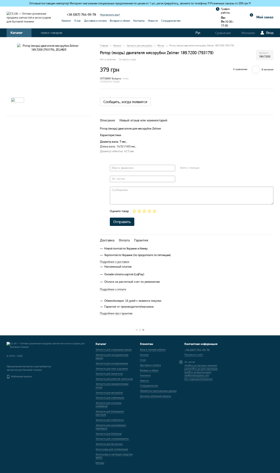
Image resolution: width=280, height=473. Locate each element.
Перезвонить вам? (110, 14)
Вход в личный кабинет (153, 349)
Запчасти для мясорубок (109, 392)
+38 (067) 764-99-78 (81, 14)
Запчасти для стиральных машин (114, 349)
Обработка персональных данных (158, 390)
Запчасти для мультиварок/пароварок (111, 427)
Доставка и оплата (95, 20)
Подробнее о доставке (114, 261)
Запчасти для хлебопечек (110, 419)
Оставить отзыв (127, 59)
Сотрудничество (171, 20)
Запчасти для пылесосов (109, 373)
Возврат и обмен (120, 20)
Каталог (66, 20)
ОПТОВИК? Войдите (110, 78)
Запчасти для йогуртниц (109, 443)
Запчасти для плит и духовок (112, 368)
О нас (77, 20)
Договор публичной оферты (155, 396)
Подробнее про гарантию (116, 313)
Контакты (139, 20)
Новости (153, 20)
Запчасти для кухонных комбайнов (108, 404)
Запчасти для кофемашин (110, 397)
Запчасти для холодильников (112, 363)
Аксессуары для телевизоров (112, 449)
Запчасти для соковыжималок (112, 438)
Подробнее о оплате (113, 289)
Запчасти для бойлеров (109, 433)
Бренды (100, 462)
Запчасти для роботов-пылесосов (114, 378)
